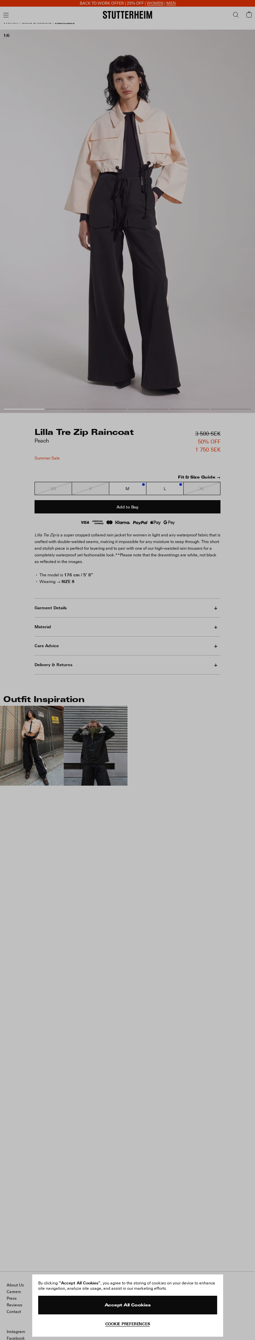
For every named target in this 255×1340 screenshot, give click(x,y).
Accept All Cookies (128, 1305)
